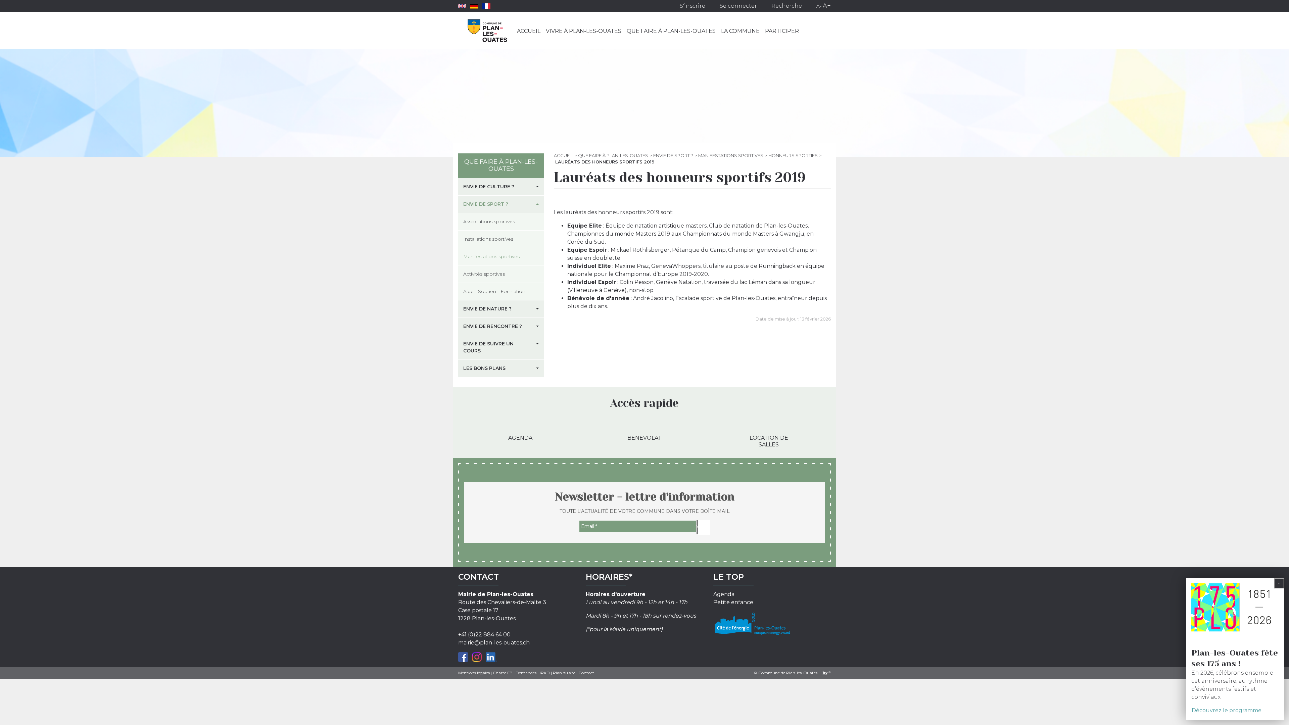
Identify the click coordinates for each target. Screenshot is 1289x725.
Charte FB (503, 672)
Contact (586, 672)
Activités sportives (484, 274)
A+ (827, 5)
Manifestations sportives (730, 155)
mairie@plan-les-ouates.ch (494, 642)
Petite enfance (733, 602)
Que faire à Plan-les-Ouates (671, 31)
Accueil (528, 31)
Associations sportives (489, 222)
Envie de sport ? (673, 155)
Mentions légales (474, 672)
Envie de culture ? (488, 187)
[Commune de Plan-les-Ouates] (487, 30)
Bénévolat (644, 438)
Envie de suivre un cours (488, 347)
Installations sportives (488, 239)
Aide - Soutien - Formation (494, 291)
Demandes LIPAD (533, 672)
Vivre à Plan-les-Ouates (583, 31)
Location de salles (769, 441)
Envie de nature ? (487, 309)
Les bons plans (484, 368)
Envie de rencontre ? (492, 326)
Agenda (520, 438)
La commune (740, 31)
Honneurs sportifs (793, 155)
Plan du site (564, 672)
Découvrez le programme (1226, 710)
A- (818, 6)
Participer (782, 31)
